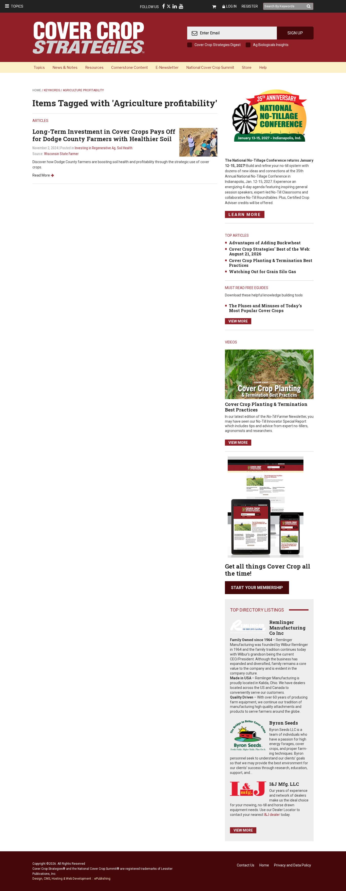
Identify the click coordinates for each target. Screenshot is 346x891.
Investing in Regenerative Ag (95, 148)
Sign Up (295, 33)
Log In (231, 6)
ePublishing (102, 878)
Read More (41, 175)
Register (250, 6)
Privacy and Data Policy (292, 865)
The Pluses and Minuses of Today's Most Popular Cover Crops (265, 308)
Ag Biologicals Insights (271, 45)
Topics (17, 6)
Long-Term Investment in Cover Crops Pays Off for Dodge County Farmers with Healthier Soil (103, 135)
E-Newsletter (167, 67)
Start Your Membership (257, 587)
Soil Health (124, 148)
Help (263, 67)
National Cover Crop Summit (210, 67)
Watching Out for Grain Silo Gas (262, 271)
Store (247, 67)
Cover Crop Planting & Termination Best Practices (270, 263)
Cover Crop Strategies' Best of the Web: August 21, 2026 (269, 251)
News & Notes (65, 67)
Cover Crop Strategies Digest (218, 45)
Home (36, 90)
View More (238, 321)
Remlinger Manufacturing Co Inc (287, 627)
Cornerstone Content (129, 67)
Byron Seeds (283, 723)
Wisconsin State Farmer (61, 154)
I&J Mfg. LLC (284, 784)
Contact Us (245, 865)
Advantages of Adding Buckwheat (265, 242)
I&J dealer (272, 815)
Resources (94, 67)
